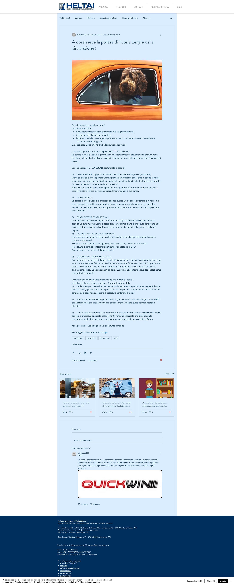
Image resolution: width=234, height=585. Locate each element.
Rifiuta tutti (211, 581)
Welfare (78, 18)
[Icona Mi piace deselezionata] (79, 504)
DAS (115, 338)
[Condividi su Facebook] (73, 352)
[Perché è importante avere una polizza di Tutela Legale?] (77, 388)
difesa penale (105, 338)
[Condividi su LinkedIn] (85, 352)
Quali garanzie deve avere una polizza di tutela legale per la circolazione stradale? (154, 404)
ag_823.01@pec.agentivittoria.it (75, 532)
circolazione (91, 338)
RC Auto (91, 18)
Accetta (223, 581)
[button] (121, 7)
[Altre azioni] (160, 34)
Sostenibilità (65, 576)
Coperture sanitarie (108, 18)
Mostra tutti (169, 374)
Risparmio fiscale (130, 18)
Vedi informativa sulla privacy (89, 582)
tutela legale (78, 338)
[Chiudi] (231, 581)
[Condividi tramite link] (91, 352)
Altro (145, 18)
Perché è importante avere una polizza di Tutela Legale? (76, 404)
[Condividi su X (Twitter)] (79, 352)
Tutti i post (65, 18)
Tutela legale (77, 344)
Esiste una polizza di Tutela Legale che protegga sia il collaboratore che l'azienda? (117, 404)
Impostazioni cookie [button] (195, 581)
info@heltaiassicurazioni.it (88, 530)
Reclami (63, 566)
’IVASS (94, 554)
